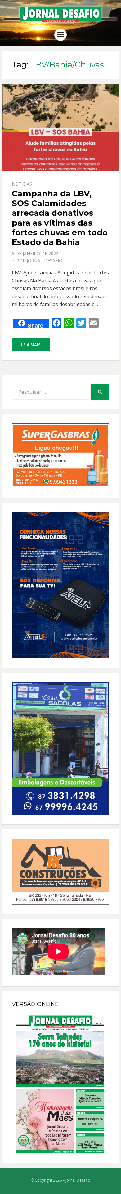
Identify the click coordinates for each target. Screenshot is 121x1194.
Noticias (22, 184)
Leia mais (31, 344)
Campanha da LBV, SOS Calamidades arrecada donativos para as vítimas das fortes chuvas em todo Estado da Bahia (60, 218)
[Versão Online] (60, 1084)
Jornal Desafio (44, 261)
